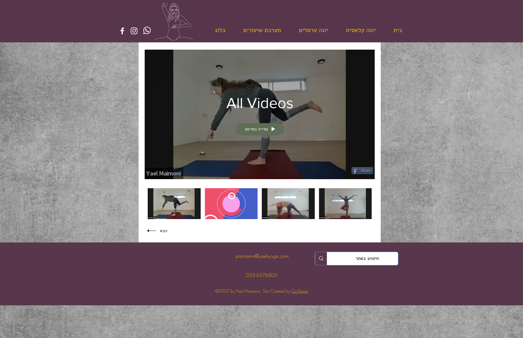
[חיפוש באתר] (321, 258)
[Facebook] (122, 30)
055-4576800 (261, 275)
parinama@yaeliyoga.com (261, 256)
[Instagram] (134, 30)
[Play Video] (345, 203)
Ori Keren (299, 291)
